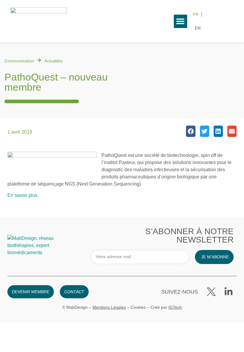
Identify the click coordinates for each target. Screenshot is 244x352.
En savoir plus (22, 195)
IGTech (175, 307)
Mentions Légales (109, 307)
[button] (180, 21)
